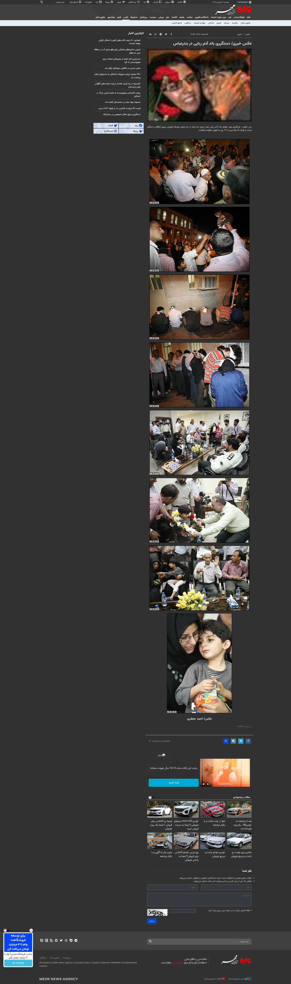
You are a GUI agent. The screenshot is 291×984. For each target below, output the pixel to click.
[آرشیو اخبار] (46, 940)
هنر (229, 17)
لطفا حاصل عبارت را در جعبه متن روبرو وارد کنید (230, 910)
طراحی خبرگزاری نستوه (237, 978)
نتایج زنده (88, 2)
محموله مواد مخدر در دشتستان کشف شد (122, 102)
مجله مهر (111, 17)
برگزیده (235, 23)
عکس (125, 17)
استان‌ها (134, 17)
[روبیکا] (56, 940)
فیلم (119, 17)
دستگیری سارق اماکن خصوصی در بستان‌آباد (121, 114)
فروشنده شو (18, 963)
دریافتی (188, 23)
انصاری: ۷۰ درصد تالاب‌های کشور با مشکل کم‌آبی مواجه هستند (119, 42)
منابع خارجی (177, 23)
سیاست (153, 17)
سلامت (190, 17)
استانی (211, 23)
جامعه (181, 17)
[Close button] (31, 930)
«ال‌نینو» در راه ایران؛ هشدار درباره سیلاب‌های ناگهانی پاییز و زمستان (117, 85)
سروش (168, 2)
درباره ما (66, 958)
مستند (226, 23)
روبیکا (107, 2)
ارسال (151, 921)
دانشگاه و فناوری (202, 17)
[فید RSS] (51, 940)
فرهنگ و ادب (239, 17)
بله (145, 2)
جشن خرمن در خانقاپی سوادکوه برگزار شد (122, 68)
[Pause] (203, 784)
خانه (248, 17)
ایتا (97, 2)
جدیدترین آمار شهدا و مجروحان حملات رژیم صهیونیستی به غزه (121, 60)
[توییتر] (61, 940)
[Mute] (208, 784)
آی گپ (155, 2)
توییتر (119, 2)
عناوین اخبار (245, 23)
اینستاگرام (133, 2)
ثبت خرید (174, 783)
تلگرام (180, 2)
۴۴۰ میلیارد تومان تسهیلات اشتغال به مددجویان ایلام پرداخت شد (117, 76)
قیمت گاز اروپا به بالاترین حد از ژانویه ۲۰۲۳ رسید (119, 108)
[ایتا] (41, 940)
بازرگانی (42, 958)
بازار (167, 17)
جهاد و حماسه (199, 23)
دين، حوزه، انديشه (218, 17)
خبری (219, 23)
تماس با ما (54, 958)
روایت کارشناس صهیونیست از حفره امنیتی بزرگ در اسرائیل (118, 94)
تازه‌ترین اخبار (136, 33)
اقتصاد (174, 17)
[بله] (71, 940)
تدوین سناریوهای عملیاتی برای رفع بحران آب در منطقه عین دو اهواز (117, 51)
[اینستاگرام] (66, 940)
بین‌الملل (143, 17)
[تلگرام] (76, 940)
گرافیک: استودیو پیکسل (213, 978)
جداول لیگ (74, 2)
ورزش (161, 17)
